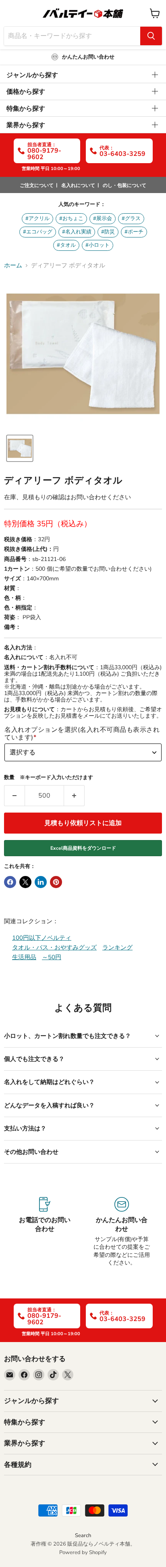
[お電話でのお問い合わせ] (44, 1232)
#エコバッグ (37, 231)
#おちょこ (71, 218)
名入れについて (78, 185)
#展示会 (102, 218)
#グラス (131, 218)
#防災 (108, 231)
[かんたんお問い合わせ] (121, 1232)
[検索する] (151, 36)
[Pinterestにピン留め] (56, 882)
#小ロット (97, 245)
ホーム (13, 265)
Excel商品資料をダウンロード (83, 848)
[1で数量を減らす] (14, 795)
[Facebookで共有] (10, 882)
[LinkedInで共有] (41, 882)
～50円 (51, 957)
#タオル (66, 245)
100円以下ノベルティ (41, 938)
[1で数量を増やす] (74, 795)
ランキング (117, 947)
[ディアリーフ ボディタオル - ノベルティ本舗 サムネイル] (20, 448)
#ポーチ (133, 231)
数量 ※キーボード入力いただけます (48, 778)
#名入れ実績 (76, 231)
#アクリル (37, 218)
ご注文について (37, 185)
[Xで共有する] (25, 882)
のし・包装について (124, 185)
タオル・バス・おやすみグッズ (54, 947)
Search (83, 1535)
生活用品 (24, 957)
